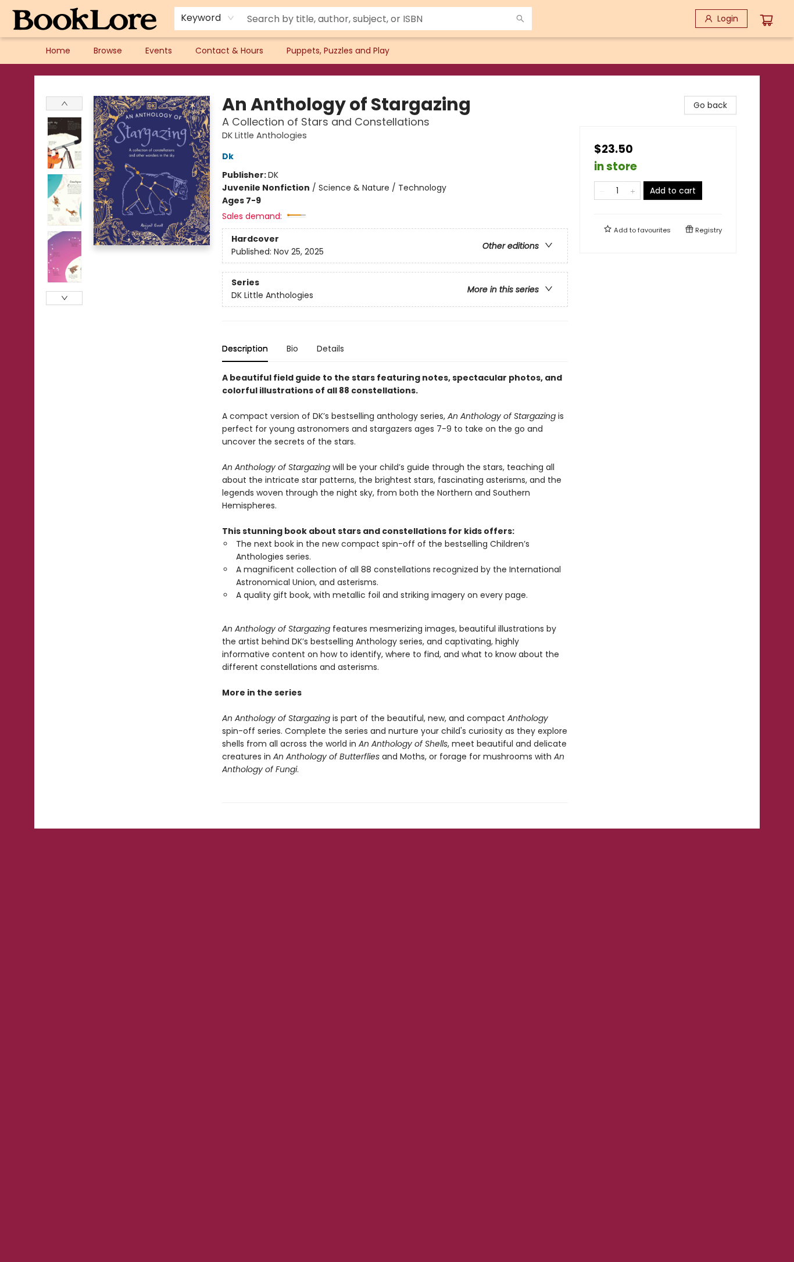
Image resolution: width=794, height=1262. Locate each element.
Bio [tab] (292, 348)
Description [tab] (245, 348)
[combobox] (207, 18)
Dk (228, 156)
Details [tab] (330, 348)
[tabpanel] (395, 587)
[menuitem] (58, 50)
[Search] (520, 18)
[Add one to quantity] (632, 190)
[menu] (397, 50)
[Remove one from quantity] (602, 190)
